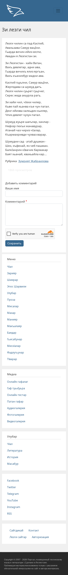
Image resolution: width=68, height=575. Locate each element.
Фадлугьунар (15, 352)
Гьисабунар (14, 339)
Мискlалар (14, 346)
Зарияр (12, 273)
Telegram (13, 494)
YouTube (12, 500)
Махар (11, 313)
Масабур (12, 464)
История (12, 457)
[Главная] (15, 10)
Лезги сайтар (18, 537)
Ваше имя (12, 188)
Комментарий (15, 201)
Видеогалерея (16, 421)
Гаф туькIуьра (16, 388)
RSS (9, 513)
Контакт (34, 530)
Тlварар (12, 359)
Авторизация (40, 537)
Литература (14, 450)
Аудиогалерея (16, 408)
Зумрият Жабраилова (33, 161)
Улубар (11, 293)
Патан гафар (15, 401)
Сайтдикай (16, 530)
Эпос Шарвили (16, 286)
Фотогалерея (15, 415)
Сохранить (14, 243)
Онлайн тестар (16, 395)
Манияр (12, 319)
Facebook (13, 480)
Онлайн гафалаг (17, 381)
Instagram (13, 507)
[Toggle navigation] (58, 10)
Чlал (10, 266)
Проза (11, 299)
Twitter (11, 487)
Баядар (11, 332)
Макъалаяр (14, 326)
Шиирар (12, 280)
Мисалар (13, 306)
